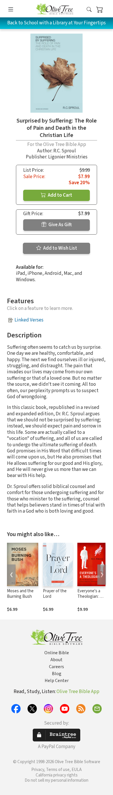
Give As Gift (60, 224)
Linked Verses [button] (28, 320)
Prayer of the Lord (55, 594)
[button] (89, 10)
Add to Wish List (59, 248)
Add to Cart (59, 195)
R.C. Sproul (64, 150)
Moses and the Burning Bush (20, 594)
